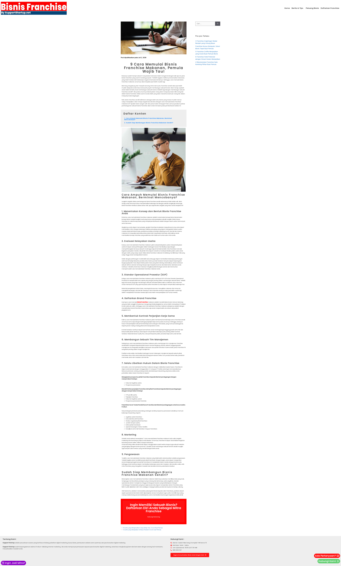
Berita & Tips (297, 8)
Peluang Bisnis (312, 8)
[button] (298, 8)
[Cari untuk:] (205, 24)
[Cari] (217, 24)
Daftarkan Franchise (330, 8)
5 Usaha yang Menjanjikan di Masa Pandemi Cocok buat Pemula (142, 529)
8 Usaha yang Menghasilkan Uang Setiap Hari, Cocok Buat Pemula (143, 528)
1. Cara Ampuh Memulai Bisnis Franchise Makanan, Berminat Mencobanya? (148, 119)
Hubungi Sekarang (153, 517)
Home (287, 8)
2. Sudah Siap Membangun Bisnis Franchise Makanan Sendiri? (148, 123)
